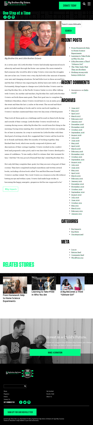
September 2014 (77, 192)
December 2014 (77, 184)
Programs (6, 394)
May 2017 (75, 111)
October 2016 (76, 130)
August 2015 (76, 162)
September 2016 (77, 132)
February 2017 (77, 119)
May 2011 (75, 206)
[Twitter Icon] (9, 17)
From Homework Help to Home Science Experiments (80, 50)
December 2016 (77, 124)
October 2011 (76, 203)
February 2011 (77, 211)
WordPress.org (77, 258)
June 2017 (75, 108)
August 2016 (76, 135)
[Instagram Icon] (29, 402)
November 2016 (77, 127)
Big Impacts (11, 189)
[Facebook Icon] (5, 17)
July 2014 (75, 197)
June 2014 (75, 200)
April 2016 (75, 146)
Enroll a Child (50, 394)
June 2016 (75, 140)
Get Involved (50, 391)
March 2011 (75, 208)
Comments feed (77, 255)
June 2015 (75, 168)
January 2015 (76, 181)
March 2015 (76, 176)
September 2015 (77, 159)
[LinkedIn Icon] (13, 17)
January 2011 (76, 214)
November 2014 (77, 187)
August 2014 (76, 195)
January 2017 (76, 122)
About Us (49, 396)
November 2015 (77, 154)
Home (5, 391)
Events (6, 396)
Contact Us (7, 399)
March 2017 (76, 116)
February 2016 (77, 151)
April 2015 (75, 173)
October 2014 (76, 189)
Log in (73, 249)
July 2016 (75, 138)
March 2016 (76, 149)
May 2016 (75, 143)
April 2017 (75, 113)
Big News (75, 232)
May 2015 (75, 170)
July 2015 (75, 165)
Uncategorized (77, 234)
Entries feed (76, 252)
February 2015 (77, 178)
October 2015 (76, 157)
